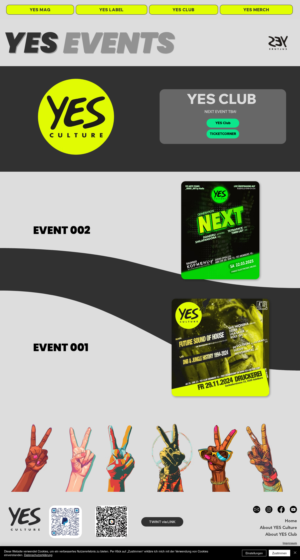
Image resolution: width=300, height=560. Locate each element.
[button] (223, 133)
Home (291, 520)
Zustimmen (279, 553)
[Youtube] (293, 509)
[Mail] (256, 509)
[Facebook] (281, 509)
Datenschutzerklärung (38, 555)
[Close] (295, 553)
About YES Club (281, 534)
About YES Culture (278, 527)
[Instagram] (268, 509)
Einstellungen (254, 553)
